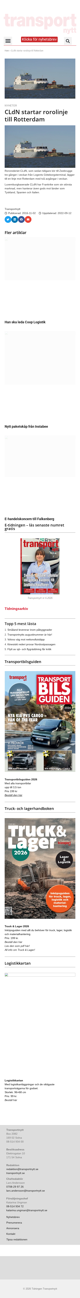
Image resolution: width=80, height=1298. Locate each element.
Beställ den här (13, 795)
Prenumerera (14, 1222)
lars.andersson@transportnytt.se (25, 1190)
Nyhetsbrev (13, 1216)
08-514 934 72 (15, 1206)
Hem (7, 50)
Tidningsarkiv (16, 609)
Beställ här (11, 1100)
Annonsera (12, 1228)
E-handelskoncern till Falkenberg (29, 519)
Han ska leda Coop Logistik (25, 322)
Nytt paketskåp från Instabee (26, 426)
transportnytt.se (15, 1173)
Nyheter (11, 105)
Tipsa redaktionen (16, 1239)
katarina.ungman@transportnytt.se (26, 1210)
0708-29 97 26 (15, 1186)
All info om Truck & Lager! (20, 949)
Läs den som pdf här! (17, 945)
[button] (8, 41)
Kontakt (10, 1233)
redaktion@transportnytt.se (22, 1169)
